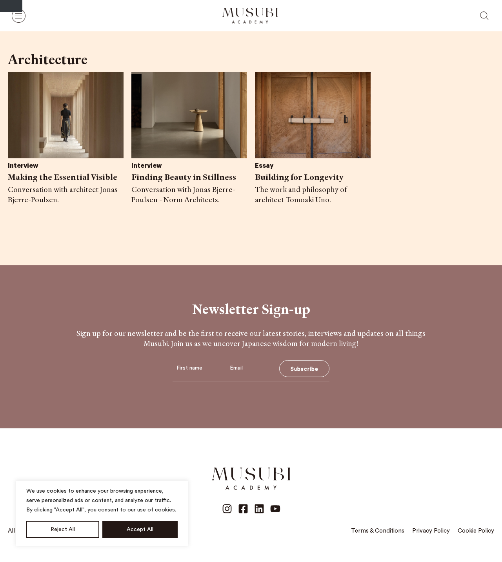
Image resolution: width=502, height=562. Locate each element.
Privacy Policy (431, 531)
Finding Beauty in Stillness (183, 177)
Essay (264, 166)
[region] (102, 513)
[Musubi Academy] (250, 15)
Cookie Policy (476, 531)
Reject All (63, 529)
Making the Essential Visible (62, 177)
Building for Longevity (299, 177)
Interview (23, 166)
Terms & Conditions (377, 531)
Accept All (140, 529)
